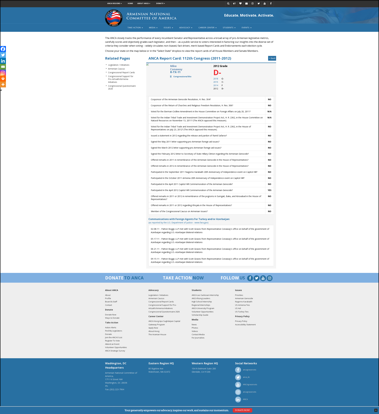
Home (130, 3)
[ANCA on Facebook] (271, 3)
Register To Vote (112, 340)
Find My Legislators (113, 330)
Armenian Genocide (244, 298)
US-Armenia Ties (242, 305)
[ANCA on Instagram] (252, 3)
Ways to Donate (112, 318)
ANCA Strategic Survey (115, 350)
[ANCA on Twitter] (258, 3)
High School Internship (202, 301)
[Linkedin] (3, 61)
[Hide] (1, 90)
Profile (108, 298)
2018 (215, 78)
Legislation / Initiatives (118, 64)
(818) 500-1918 (199, 375)
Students (228, 27)
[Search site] (228, 3)
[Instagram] (3, 73)
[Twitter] (3, 55)
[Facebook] (3, 49)
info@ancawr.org (200, 378)
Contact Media (198, 334)
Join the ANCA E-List (113, 337)
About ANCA (143, 3)
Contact (108, 305)
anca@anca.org (112, 392)
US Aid (238, 308)
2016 (215, 81)
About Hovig (153, 331)
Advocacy (185, 27)
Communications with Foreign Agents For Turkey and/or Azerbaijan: (189, 220)
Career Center (207, 27)
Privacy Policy (241, 321)
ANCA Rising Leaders (201, 298)
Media (152, 27)
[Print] (3, 78)
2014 (215, 85)
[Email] (246, 3)
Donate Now (110, 314)
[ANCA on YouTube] (264, 3)
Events (246, 27)
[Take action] (234, 3)
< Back (272, 58)
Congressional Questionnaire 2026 (164, 311)
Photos (195, 327)
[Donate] (240, 3)
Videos (195, 331)
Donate (160, 3)
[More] (3, 84)
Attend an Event (112, 344)
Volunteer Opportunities (116, 347)
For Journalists (198, 337)
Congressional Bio (182, 76)
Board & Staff (111, 301)
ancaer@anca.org (156, 378)
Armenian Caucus (116, 68)
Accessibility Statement (245, 324)
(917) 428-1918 (155, 375)
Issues (168, 27)
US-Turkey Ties (242, 311)
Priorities (239, 295)
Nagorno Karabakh (243, 301)
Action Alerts (110, 327)
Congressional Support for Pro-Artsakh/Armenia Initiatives (120, 79)
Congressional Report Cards (121, 72)
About (107, 295)
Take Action (134, 27)
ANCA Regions (114, 3)
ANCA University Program (203, 308)
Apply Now (153, 327)
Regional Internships (201, 305)
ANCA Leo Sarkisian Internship (205, 295)
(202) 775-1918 (116, 386)
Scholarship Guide (200, 315)
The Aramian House (157, 334)
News (194, 324)
